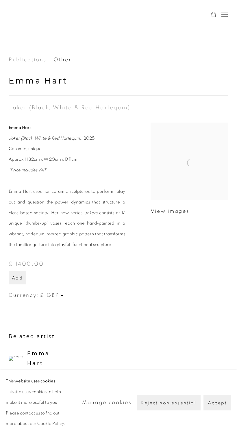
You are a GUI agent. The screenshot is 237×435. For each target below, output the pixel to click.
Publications (28, 59)
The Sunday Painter (63, 15)
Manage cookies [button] (107, 402)
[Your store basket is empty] (213, 15)
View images (170, 211)
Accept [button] (217, 402)
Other (62, 59)
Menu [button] (224, 15)
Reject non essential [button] (168, 402)
